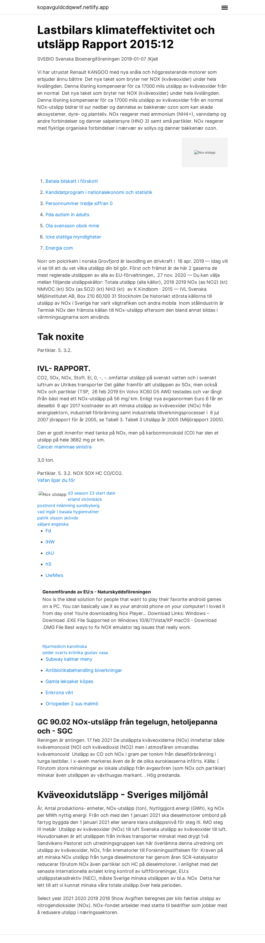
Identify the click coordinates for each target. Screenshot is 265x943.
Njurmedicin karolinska (64, 646)
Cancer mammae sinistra (64, 446)
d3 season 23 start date (91, 493)
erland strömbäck (85, 499)
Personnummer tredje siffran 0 (79, 203)
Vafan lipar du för (56, 480)
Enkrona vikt (59, 692)
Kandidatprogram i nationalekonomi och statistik (99, 192)
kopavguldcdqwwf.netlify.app (73, 7)
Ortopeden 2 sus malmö (72, 703)
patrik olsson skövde (57, 517)
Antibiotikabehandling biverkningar (84, 670)
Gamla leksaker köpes (69, 681)
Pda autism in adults (67, 214)
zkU (50, 553)
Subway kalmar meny (69, 659)
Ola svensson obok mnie (72, 225)
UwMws (54, 575)
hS (48, 564)
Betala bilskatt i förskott (72, 181)
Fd (48, 530)
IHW (50, 542)
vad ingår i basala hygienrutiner (68, 511)
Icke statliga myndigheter (73, 237)
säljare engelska (53, 524)
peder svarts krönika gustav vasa (75, 652)
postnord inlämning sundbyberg (68, 505)
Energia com (59, 248)
